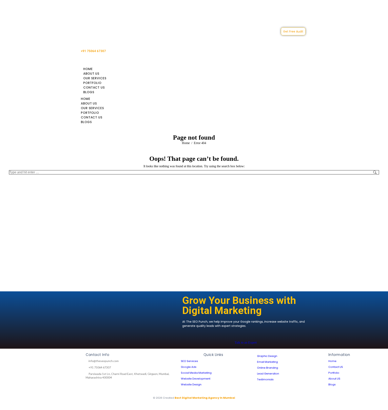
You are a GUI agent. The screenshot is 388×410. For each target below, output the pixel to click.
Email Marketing (267, 362)
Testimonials (265, 379)
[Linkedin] (17, 371)
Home (88, 69)
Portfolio (92, 83)
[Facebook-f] (47, 371)
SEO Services (189, 361)
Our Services (94, 78)
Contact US (94, 87)
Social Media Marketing (196, 373)
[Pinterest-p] (61, 371)
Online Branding (267, 368)
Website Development (195, 379)
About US (91, 73)
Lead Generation (268, 373)
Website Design (191, 384)
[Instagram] (32, 371)
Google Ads (188, 367)
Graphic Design (267, 356)
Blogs (88, 92)
